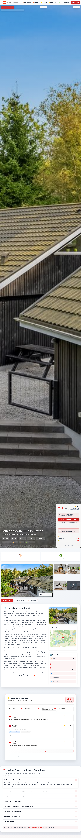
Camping (36, 2)
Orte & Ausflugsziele (64, 2)
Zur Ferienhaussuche (8, 7)
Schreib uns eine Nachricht (35, 827)
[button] (27, 580)
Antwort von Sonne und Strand (17, 735)
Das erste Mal (53, 2)
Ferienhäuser (27, 2)
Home (3, 9)
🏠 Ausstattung (32, 600)
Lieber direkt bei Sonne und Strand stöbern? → (68, 526)
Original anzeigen (26, 731)
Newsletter (75, 2)
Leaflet (68, 646)
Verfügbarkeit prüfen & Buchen (68, 519)
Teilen (44, 7)
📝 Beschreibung (7, 600)
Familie (36, 675)
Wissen (44, 2)
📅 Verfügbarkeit (20, 600)
